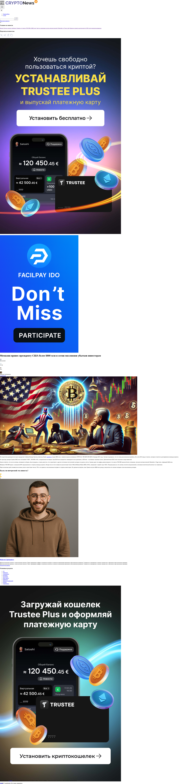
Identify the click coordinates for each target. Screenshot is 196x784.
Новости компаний (8, 581)
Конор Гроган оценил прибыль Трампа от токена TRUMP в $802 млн (18, 28)
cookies (10, 780)
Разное (5, 582)
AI (3, 571)
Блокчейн (5, 576)
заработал (49, 457)
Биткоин (5, 575)
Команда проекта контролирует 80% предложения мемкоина (85, 28)
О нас (4, 15)
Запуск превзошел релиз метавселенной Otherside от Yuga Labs (53, 28)
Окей (1, 783)
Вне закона (6, 578)
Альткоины (3, 375)
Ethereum (5, 572)
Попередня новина (5, 565)
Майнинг (5, 579)
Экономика (6, 583)
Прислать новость (4, 21)
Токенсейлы (6, 14)
